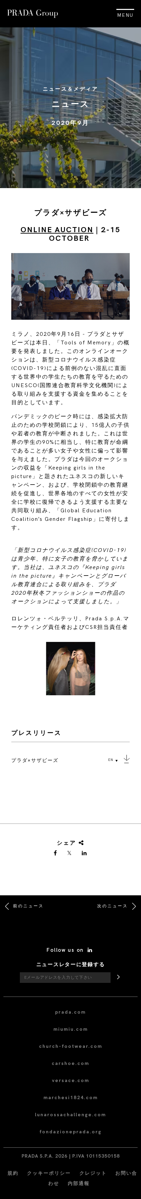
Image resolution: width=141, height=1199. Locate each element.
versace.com (70, 1080)
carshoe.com (70, 1063)
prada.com (70, 1012)
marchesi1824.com (70, 1098)
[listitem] (70, 671)
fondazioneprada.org (70, 1132)
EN (110, 760)
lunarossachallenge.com (70, 1115)
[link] (56, 853)
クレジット (93, 1173)
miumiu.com (70, 1029)
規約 (13, 1173)
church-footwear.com (70, 1046)
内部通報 (79, 1183)
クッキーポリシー (49, 1173)
